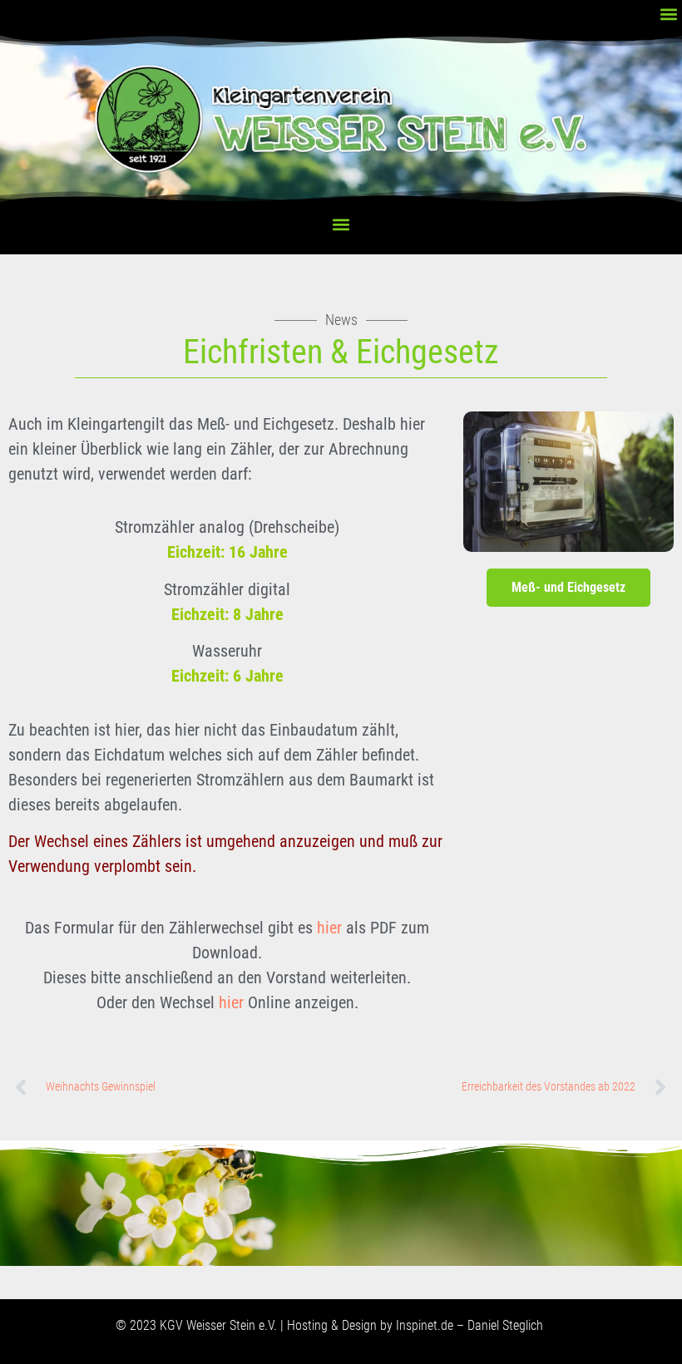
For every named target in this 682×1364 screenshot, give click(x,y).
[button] (668, 13)
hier (329, 928)
